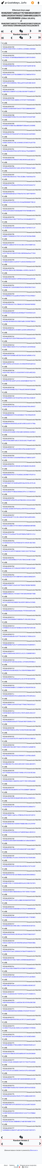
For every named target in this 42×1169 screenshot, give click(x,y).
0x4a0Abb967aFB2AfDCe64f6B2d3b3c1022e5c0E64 (18, 500)
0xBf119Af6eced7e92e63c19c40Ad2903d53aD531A (18, 364)
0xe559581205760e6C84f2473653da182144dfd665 (18, 134)
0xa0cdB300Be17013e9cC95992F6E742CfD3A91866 (18, 857)
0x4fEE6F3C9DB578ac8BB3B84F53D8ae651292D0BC (18, 125)
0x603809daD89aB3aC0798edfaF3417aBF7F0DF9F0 (18, 194)
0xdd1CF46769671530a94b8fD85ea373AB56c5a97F (18, 457)
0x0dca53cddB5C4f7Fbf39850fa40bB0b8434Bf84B (18, 526)
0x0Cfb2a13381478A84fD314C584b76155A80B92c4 (18, 968)
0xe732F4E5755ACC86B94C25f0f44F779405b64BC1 (18, 100)
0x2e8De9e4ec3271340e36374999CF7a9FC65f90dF (18, 568)
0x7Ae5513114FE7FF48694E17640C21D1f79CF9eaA (18, 551)
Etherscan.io (34, 1150)
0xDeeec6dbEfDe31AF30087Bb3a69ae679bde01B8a (18, 943)
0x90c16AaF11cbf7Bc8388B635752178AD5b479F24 (18, 74)
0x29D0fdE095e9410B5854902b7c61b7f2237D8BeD (18, 1113)
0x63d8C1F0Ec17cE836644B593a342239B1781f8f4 (18, 883)
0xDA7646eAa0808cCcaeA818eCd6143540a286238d (18, 1002)
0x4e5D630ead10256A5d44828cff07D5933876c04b (18, 611)
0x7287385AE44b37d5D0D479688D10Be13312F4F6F (18, 824)
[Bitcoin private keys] (33, 3)
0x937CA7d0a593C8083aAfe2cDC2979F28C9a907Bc (18, 679)
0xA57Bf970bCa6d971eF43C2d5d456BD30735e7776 (18, 381)
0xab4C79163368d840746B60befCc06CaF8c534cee (18, 619)
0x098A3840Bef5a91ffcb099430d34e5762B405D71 (18, 645)
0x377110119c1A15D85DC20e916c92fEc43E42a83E (18, 1070)
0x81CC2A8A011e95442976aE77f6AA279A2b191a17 (18, 704)
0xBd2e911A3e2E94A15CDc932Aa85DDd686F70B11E (18, 202)
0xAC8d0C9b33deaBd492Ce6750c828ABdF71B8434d (18, 789)
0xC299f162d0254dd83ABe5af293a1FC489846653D (18, 909)
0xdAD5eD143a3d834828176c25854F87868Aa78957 (18, 670)
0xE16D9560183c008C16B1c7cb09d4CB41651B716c (18, 926)
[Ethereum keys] (39, 3)
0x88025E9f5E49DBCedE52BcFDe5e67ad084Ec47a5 (18, 355)
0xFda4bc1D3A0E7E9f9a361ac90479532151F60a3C (18, 509)
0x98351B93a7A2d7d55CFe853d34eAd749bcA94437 (18, 406)
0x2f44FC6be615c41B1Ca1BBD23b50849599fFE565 (18, 900)
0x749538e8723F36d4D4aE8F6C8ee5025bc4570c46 (18, 483)
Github (26, 1167)
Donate (16, 1167)
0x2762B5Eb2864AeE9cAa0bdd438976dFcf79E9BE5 (18, 917)
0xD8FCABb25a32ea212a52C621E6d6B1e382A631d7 (18, 985)
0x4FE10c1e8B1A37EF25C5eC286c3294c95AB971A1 (18, 245)
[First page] (2, 31)
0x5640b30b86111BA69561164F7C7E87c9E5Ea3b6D (18, 781)
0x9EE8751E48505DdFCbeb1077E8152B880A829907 (18, 108)
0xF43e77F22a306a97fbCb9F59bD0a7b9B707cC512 (18, 534)
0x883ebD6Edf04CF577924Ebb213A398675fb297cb (18, 474)
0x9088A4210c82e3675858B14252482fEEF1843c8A (18, 628)
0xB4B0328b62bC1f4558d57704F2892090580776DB (18, 594)
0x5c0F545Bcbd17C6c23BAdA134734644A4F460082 (18, 304)
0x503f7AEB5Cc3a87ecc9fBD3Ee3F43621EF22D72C (18, 815)
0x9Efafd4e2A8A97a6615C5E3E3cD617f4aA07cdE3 (18, 440)
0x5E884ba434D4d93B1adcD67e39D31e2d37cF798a (18, 423)
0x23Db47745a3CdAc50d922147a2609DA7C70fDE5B (18, 1028)
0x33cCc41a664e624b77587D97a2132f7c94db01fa (18, 994)
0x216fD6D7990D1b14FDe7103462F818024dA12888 (18, 730)
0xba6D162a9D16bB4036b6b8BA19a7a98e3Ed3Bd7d (18, 840)
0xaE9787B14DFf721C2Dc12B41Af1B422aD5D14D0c (18, 517)
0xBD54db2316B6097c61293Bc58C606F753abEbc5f (18, 91)
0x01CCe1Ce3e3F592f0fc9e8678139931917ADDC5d (18, 738)
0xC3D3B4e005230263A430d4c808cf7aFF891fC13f (18, 228)
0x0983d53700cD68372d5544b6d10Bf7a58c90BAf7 (18, 849)
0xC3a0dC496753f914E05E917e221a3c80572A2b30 (18, 1104)
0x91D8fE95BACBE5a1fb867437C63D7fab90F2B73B (18, 66)
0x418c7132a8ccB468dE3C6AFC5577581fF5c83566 (18, 1062)
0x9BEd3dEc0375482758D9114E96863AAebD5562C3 (18, 960)
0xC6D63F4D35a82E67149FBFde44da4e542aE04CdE (18, 279)
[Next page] (30, 31)
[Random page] (21, 31)
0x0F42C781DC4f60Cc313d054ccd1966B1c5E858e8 (18, 49)
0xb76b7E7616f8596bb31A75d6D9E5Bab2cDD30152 (18, 832)
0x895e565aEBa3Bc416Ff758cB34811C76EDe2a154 (18, 636)
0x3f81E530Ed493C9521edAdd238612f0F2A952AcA (18, 696)
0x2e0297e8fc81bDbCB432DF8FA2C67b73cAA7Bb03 (18, 977)
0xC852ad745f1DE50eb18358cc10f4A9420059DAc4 (18, 662)
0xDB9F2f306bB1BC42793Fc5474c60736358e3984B (18, 236)
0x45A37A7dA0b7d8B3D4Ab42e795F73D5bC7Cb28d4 (18, 892)
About (6, 1165)
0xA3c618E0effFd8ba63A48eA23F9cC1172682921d (18, 491)
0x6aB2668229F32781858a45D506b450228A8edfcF (18, 806)
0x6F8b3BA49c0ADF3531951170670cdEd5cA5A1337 (18, 713)
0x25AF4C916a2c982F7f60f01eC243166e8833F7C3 (18, 219)
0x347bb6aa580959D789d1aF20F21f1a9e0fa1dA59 (18, 1019)
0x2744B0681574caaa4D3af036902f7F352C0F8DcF (18, 296)
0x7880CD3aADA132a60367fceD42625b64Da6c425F (18, 262)
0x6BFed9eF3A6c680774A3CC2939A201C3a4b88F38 (18, 747)
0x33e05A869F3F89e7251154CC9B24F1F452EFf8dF (18, 117)
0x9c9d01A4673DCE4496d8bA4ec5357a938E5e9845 (18, 1036)
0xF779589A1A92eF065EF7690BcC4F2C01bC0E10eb (18, 772)
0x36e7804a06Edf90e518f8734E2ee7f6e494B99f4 (18, 151)
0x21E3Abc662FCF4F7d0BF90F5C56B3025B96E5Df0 (18, 577)
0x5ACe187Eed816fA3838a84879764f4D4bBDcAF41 (18, 211)
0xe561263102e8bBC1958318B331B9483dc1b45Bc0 (18, 432)
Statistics (12, 1165)
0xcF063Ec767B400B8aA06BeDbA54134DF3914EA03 (18, 57)
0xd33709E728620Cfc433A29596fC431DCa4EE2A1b (18, 372)
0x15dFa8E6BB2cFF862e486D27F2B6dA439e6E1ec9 (18, 1045)
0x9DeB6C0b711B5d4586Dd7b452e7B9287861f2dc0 (18, 287)
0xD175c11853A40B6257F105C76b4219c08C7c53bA (18, 559)
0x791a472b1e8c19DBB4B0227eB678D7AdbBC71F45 (18, 1121)
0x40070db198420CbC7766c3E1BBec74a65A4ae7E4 (18, 176)
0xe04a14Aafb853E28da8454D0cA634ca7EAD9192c (18, 798)
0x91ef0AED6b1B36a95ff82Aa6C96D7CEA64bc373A (18, 721)
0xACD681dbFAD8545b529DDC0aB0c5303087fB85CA (18, 321)
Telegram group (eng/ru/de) (28, 1165)
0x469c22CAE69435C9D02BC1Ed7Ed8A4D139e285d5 (18, 466)
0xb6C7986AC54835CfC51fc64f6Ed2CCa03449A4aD (18, 347)
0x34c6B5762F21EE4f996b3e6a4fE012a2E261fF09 (18, 338)
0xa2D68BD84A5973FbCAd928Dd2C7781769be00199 (18, 415)
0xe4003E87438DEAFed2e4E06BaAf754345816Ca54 (18, 313)
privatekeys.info (15, 2)
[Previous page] (11, 31)
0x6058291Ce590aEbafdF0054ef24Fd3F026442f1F (18, 185)
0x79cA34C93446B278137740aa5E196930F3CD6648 (18, 389)
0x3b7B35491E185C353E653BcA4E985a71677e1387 (18, 866)
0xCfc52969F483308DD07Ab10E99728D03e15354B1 (18, 602)
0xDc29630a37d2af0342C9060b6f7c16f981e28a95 (18, 755)
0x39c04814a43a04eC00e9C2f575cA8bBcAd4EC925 (18, 1096)
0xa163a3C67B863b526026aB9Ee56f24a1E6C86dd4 (18, 1053)
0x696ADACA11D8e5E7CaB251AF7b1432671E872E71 (18, 1130)
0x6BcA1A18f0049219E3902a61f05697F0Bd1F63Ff (18, 934)
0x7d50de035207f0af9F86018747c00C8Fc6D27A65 (18, 543)
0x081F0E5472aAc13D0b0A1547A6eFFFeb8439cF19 (18, 951)
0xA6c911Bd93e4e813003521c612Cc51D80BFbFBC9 (18, 653)
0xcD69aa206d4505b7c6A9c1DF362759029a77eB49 (18, 168)
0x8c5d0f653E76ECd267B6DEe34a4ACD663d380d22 (18, 874)
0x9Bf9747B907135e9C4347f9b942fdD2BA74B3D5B (18, 585)
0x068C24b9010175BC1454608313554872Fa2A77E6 (18, 142)
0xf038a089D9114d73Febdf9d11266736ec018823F (18, 398)
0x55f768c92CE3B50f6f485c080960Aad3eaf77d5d (18, 253)
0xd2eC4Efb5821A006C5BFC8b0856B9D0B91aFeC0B (18, 1079)
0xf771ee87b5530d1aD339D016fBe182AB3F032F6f (18, 449)
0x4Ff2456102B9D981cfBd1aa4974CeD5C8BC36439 (18, 83)
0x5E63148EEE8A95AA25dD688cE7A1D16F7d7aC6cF (18, 1011)
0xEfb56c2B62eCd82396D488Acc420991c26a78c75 (18, 270)
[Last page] (39, 31)
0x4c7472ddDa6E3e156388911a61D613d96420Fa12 (18, 330)
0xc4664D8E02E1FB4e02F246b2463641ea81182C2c (18, 159)
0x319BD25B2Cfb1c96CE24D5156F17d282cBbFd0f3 (18, 764)
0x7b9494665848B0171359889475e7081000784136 (18, 687)
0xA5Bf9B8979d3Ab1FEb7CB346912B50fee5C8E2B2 (18, 1087)
